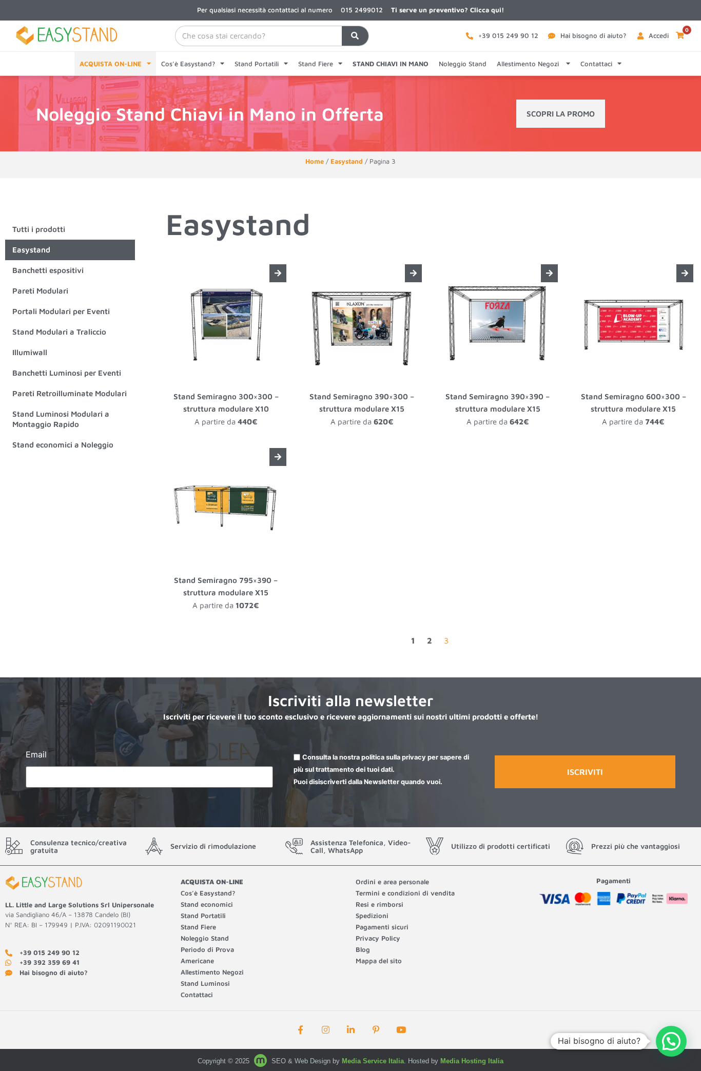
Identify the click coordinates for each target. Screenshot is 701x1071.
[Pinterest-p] (375, 1030)
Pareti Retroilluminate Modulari (69, 393)
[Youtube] (401, 1030)
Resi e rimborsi (379, 904)
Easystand (346, 161)
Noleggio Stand (462, 64)
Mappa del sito (379, 961)
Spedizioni (372, 915)
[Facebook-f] (300, 1030)
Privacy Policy (378, 938)
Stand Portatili (257, 64)
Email (36, 755)
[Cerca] (355, 36)
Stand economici (207, 904)
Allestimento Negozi (529, 64)
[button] (671, 1041)
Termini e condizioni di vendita (405, 893)
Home (314, 161)
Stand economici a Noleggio (62, 444)
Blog (363, 949)
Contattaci (596, 64)
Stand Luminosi (205, 983)
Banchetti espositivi (48, 270)
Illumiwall (29, 352)
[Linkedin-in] (350, 1030)
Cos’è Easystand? (188, 64)
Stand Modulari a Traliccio (59, 331)
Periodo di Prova (207, 949)
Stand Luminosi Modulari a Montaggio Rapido (60, 419)
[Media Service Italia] (261, 1061)
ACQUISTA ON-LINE (111, 64)
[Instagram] (325, 1030)
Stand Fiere (315, 64)
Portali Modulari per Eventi (61, 311)
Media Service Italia (373, 1061)
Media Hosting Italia (471, 1061)
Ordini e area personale (392, 882)
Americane (198, 961)
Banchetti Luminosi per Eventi (66, 372)
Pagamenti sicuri (382, 927)
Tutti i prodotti (38, 229)
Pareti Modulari (40, 290)
